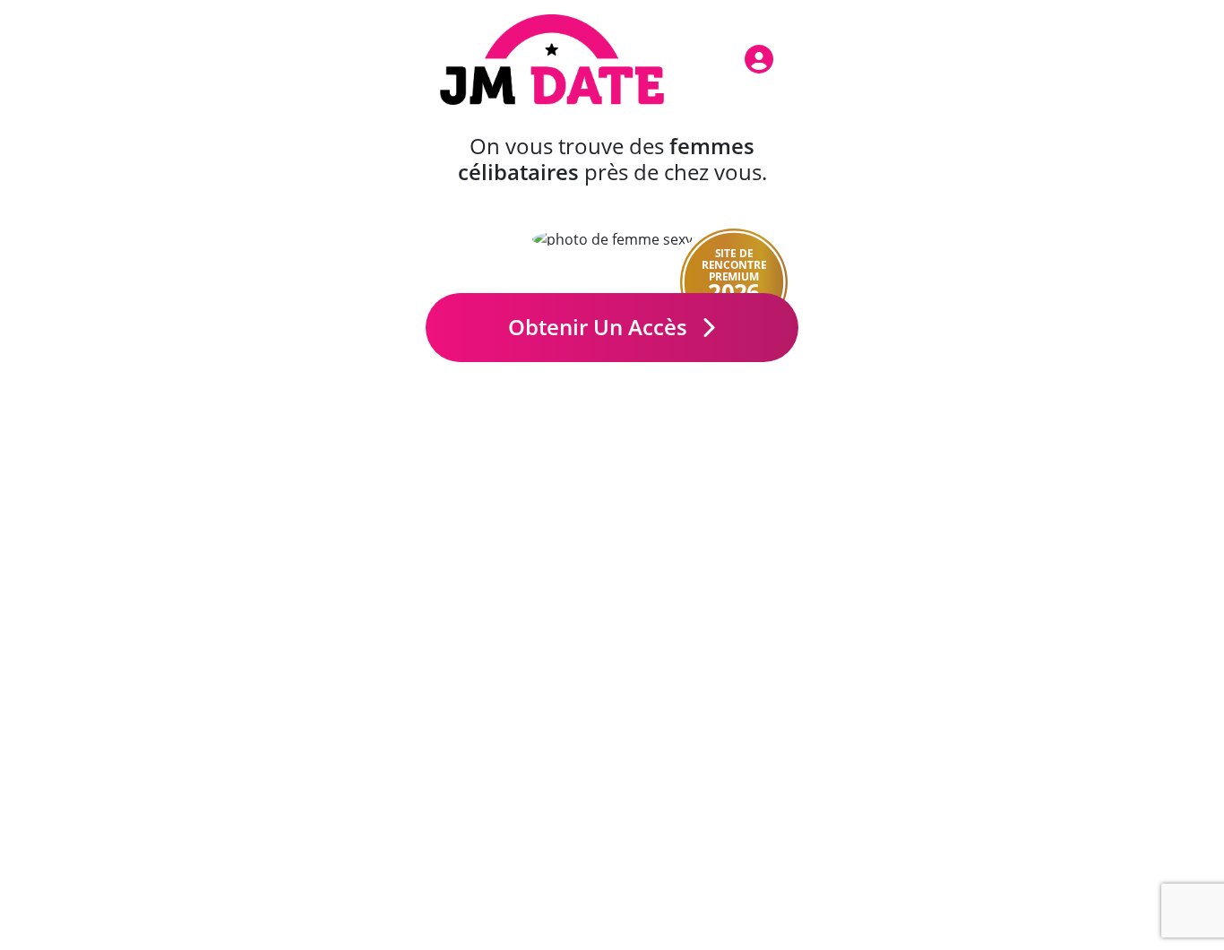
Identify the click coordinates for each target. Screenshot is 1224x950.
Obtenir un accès (600, 326)
